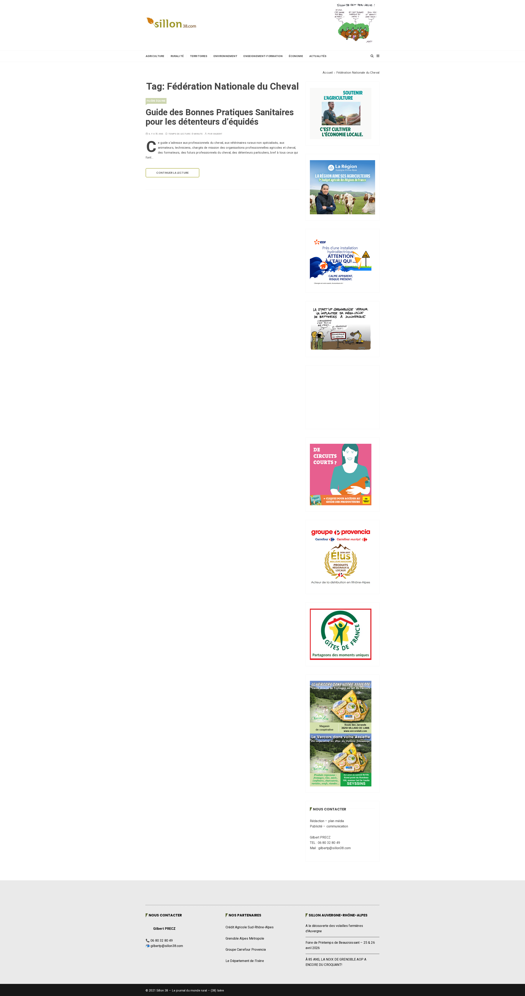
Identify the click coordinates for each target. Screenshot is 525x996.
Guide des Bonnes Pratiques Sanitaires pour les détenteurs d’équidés (220, 117)
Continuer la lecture (172, 173)
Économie (296, 56)
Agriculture (155, 56)
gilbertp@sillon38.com (167, 946)
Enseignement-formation (262, 56)
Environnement (225, 56)
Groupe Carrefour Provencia (246, 949)
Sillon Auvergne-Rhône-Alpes (338, 915)
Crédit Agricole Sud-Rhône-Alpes (250, 927)
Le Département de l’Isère (245, 960)
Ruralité (177, 56)
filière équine (156, 101)
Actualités (317, 56)
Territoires (198, 56)
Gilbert (217, 134)
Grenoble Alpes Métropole (245, 938)
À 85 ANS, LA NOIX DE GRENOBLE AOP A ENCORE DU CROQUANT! (336, 962)
